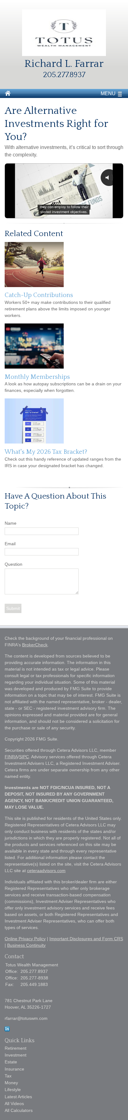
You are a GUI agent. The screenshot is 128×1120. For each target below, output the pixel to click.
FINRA (11, 756)
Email (10, 543)
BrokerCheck (35, 644)
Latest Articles (18, 1096)
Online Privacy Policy (25, 938)
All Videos (14, 1103)
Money (11, 1082)
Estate (11, 1061)
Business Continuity (26, 945)
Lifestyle (13, 1089)
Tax (8, 1075)
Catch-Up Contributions (39, 295)
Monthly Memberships (37, 377)
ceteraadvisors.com (46, 870)
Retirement (15, 1048)
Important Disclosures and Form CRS (86, 938)
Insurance (14, 1069)
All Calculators (19, 1110)
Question (13, 564)
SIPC (24, 756)
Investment (15, 1055)
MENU (108, 93)
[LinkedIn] (7, 1029)
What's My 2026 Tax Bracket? (46, 451)
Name (10, 523)
